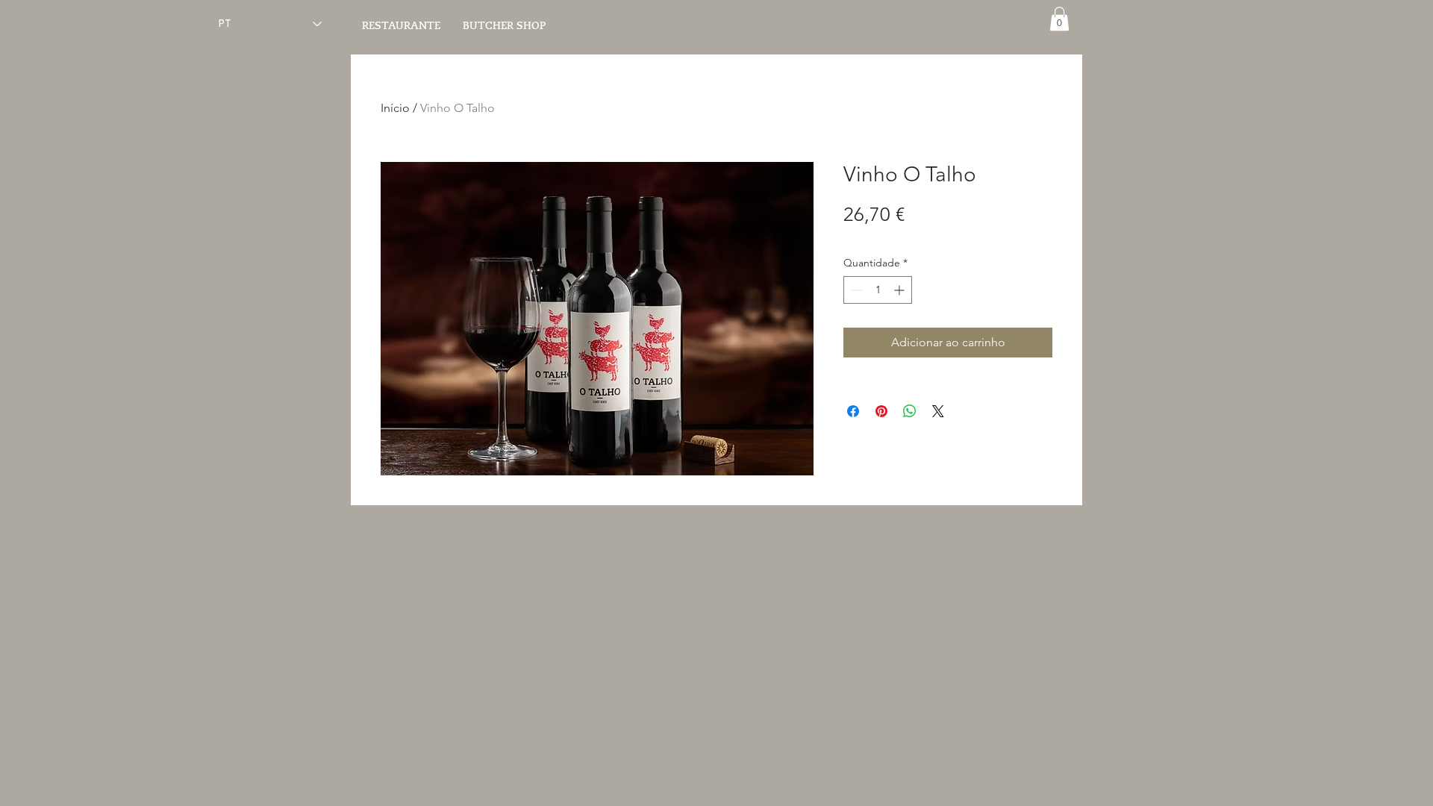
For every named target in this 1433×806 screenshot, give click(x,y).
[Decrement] (855, 290)
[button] (1059, 19)
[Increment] (900, 290)
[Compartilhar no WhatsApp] (910, 411)
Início (395, 108)
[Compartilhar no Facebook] (853, 411)
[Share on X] (938, 411)
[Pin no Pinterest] (881, 411)
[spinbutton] (877, 290)
